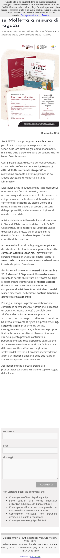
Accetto (45, 15)
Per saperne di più (29, 15)
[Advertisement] (30, 402)
